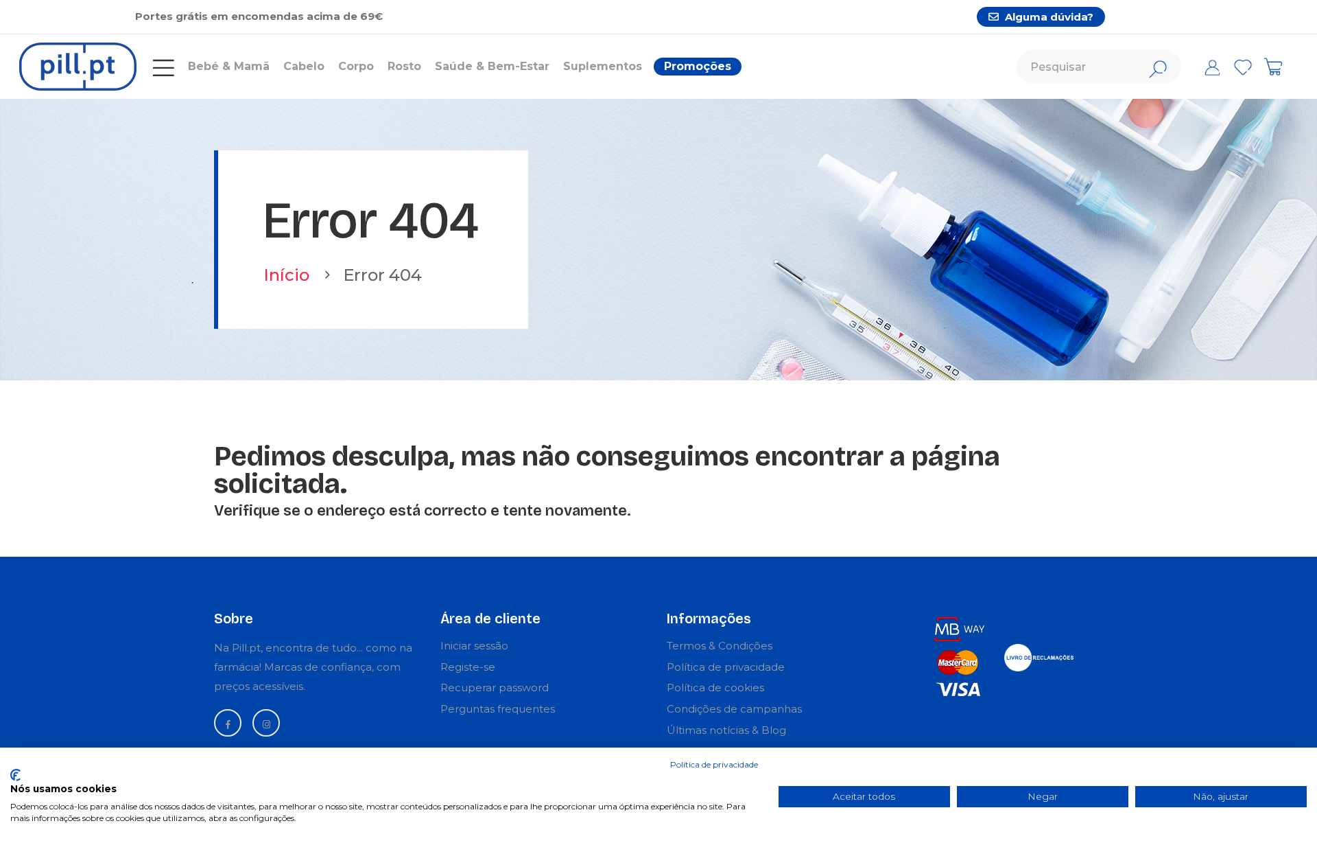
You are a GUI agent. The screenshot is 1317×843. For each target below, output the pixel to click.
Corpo (356, 66)
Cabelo (303, 66)
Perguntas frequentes (497, 708)
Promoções (697, 66)
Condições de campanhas (734, 708)
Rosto (404, 66)
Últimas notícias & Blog (726, 730)
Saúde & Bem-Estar (492, 66)
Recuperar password (494, 687)
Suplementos (602, 66)
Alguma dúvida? (1047, 16)
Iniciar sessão (474, 645)
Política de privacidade (726, 666)
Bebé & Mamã (229, 66)
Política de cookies (715, 687)
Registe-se (467, 666)
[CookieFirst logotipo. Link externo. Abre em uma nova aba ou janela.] (15, 775)
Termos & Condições (719, 645)
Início (286, 275)
